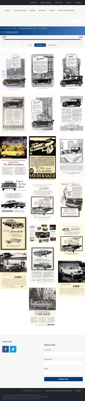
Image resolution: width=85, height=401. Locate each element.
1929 (72, 165)
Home (14, 28)
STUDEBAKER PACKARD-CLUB (27, 28)
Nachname (48, 359)
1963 (43, 316)
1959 (14, 279)
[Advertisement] (66, 30)
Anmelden (63, 379)
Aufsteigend (40, 45)
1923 (72, 122)
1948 (14, 165)
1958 (72, 208)
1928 (43, 166)
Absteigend (51, 45)
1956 (14, 205)
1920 (14, 79)
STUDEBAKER (14, 71)
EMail (46, 369)
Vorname (47, 350)
